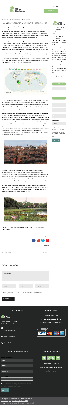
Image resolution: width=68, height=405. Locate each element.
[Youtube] (58, 358)
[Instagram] (49, 358)
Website (39, 286)
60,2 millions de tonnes (26, 56)
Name (6, 286)
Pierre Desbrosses (20, 176)
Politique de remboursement (9, 403)
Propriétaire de (55, 120)
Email (22, 286)
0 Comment (27, 19)
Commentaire (8, 273)
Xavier (6, 19)
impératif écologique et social (24, 62)
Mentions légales (6, 401)
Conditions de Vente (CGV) (20, 401)
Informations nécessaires (58, 102)
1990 (44, 47)
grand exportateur (34, 58)
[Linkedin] (53, 358)
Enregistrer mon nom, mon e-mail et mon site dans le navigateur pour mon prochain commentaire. (22, 293)
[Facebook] (44, 358)
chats (13, 324)
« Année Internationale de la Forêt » (39, 27)
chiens (6, 324)
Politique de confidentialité (27, 403)
